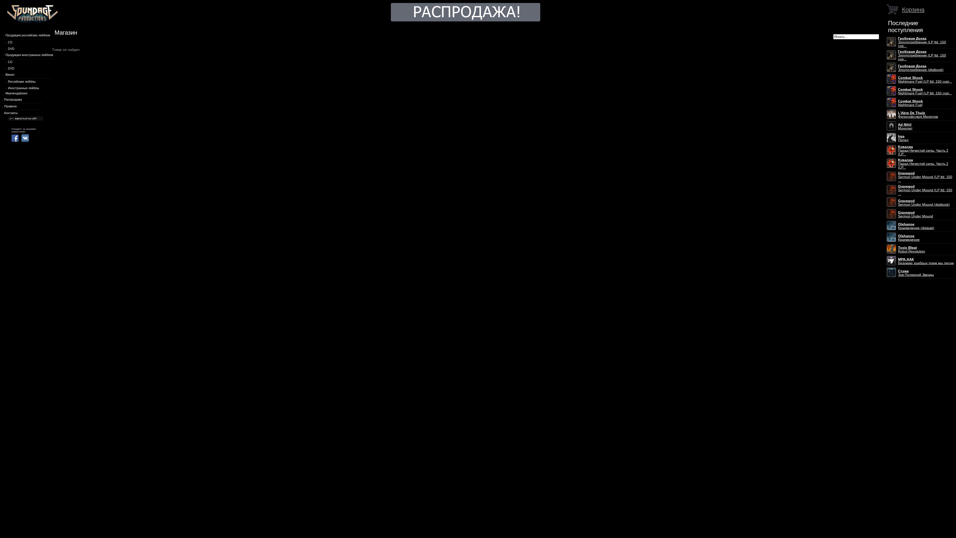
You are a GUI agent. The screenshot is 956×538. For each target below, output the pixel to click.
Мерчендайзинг (16, 93)
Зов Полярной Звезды (916, 273)
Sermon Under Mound (915, 214)
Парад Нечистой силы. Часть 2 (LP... (923, 150)
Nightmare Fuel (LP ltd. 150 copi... (925, 79)
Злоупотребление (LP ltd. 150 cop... (922, 42)
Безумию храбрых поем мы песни (926, 261)
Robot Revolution (911, 249)
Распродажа (13, 99)
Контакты (11, 113)
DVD (11, 49)
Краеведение (909, 238)
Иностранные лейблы (23, 88)
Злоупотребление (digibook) (921, 68)
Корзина (913, 9)
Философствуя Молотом (918, 115)
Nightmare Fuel (910, 103)
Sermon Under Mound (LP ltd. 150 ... (925, 177)
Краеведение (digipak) (916, 226)
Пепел (903, 138)
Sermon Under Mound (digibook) (924, 202)
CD (10, 42)
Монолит (905, 126)
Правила (10, 106)
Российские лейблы (22, 81)
